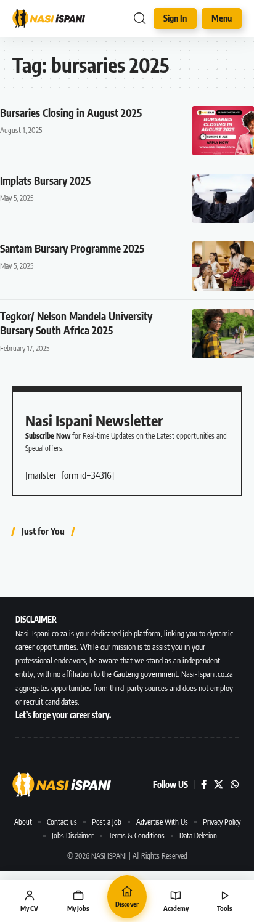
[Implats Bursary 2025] (223, 198)
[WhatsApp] (234, 785)
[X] (218, 785)
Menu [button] (221, 18)
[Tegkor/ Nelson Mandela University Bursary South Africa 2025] (223, 333)
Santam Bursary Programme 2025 (72, 248)
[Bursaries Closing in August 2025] (223, 130)
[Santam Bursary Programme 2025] (223, 266)
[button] (140, 18)
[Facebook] (204, 785)
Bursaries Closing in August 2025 (71, 112)
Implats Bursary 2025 (45, 180)
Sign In (175, 18)
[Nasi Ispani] (48, 18)
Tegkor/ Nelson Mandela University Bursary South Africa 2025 (76, 323)
